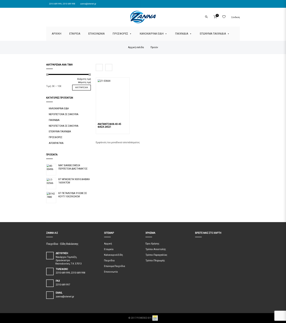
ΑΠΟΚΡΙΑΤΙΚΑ (56, 143)
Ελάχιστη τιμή (84, 79)
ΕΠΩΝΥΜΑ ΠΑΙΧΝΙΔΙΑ (213, 33)
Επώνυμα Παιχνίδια (114, 266)
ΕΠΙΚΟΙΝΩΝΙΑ (96, 33)
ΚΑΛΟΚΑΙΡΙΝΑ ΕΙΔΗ (152, 33)
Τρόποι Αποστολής (155, 249)
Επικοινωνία (111, 271)
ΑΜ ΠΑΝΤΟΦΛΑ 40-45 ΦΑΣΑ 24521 (109, 125)
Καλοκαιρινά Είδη (113, 255)
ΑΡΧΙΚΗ (56, 33)
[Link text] (47, 16)
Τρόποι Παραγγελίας (156, 255)
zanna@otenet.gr (88, 4)
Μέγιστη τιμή (84, 82)
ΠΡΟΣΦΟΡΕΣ (120, 33)
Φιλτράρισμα (81, 87)
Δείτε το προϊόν (112, 96)
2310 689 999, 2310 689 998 (61, 4)
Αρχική (108, 243)
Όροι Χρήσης (152, 243)
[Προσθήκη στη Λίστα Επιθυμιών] (126, 119)
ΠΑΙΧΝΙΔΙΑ (181, 33)
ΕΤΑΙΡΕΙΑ (74, 33)
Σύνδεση (235, 17)
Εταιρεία (108, 249)
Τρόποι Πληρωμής (155, 260)
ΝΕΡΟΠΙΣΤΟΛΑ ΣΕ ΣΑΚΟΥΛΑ (63, 114)
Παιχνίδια (109, 260)
